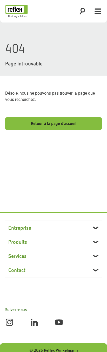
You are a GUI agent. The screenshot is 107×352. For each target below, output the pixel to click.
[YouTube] (59, 322)
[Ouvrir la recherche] (82, 11)
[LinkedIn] (34, 322)
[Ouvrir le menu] (98, 11)
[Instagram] (9, 322)
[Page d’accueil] (16, 11)
